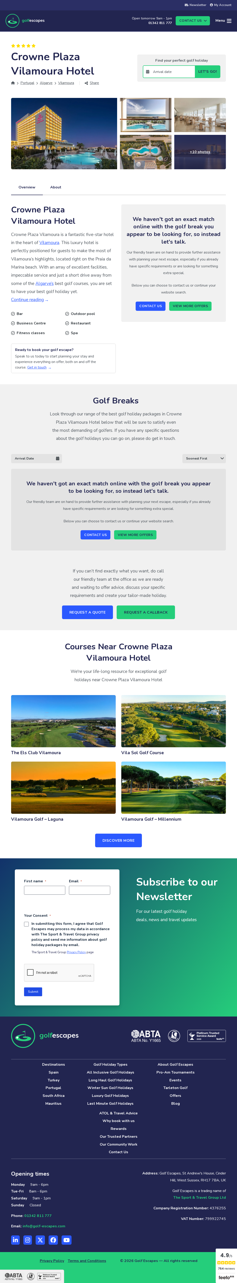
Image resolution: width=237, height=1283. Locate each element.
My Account (222, 5)
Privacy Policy (76, 952)
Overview (27, 187)
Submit (33, 991)
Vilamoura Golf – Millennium (151, 819)
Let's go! (207, 71)
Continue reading (27, 300)
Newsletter (198, 5)
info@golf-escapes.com (44, 1226)
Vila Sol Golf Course (142, 753)
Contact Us (150, 306)
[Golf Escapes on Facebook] (53, 1240)
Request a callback (146, 612)
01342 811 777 (160, 23)
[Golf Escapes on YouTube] (67, 1240)
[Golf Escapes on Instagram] (27, 1240)
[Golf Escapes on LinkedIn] (15, 1240)
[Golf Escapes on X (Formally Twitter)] (40, 1240)
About (55, 187)
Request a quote (87, 612)
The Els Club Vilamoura (36, 753)
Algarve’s (44, 284)
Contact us (190, 20)
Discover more (119, 840)
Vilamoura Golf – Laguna (37, 819)
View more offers (190, 306)
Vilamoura (49, 243)
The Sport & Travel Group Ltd (199, 1197)
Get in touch (37, 367)
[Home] (13, 83)
